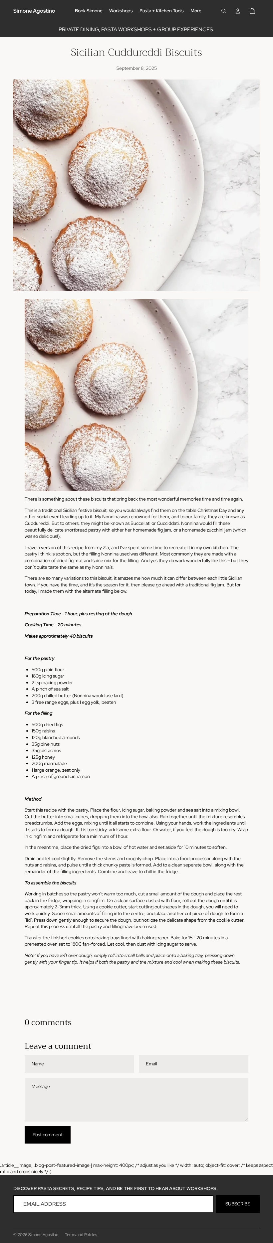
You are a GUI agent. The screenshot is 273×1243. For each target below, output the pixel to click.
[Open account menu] (237, 11)
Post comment (48, 1135)
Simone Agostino (43, 1234)
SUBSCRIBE (237, 1204)
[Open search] (223, 11)
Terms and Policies (81, 1234)
